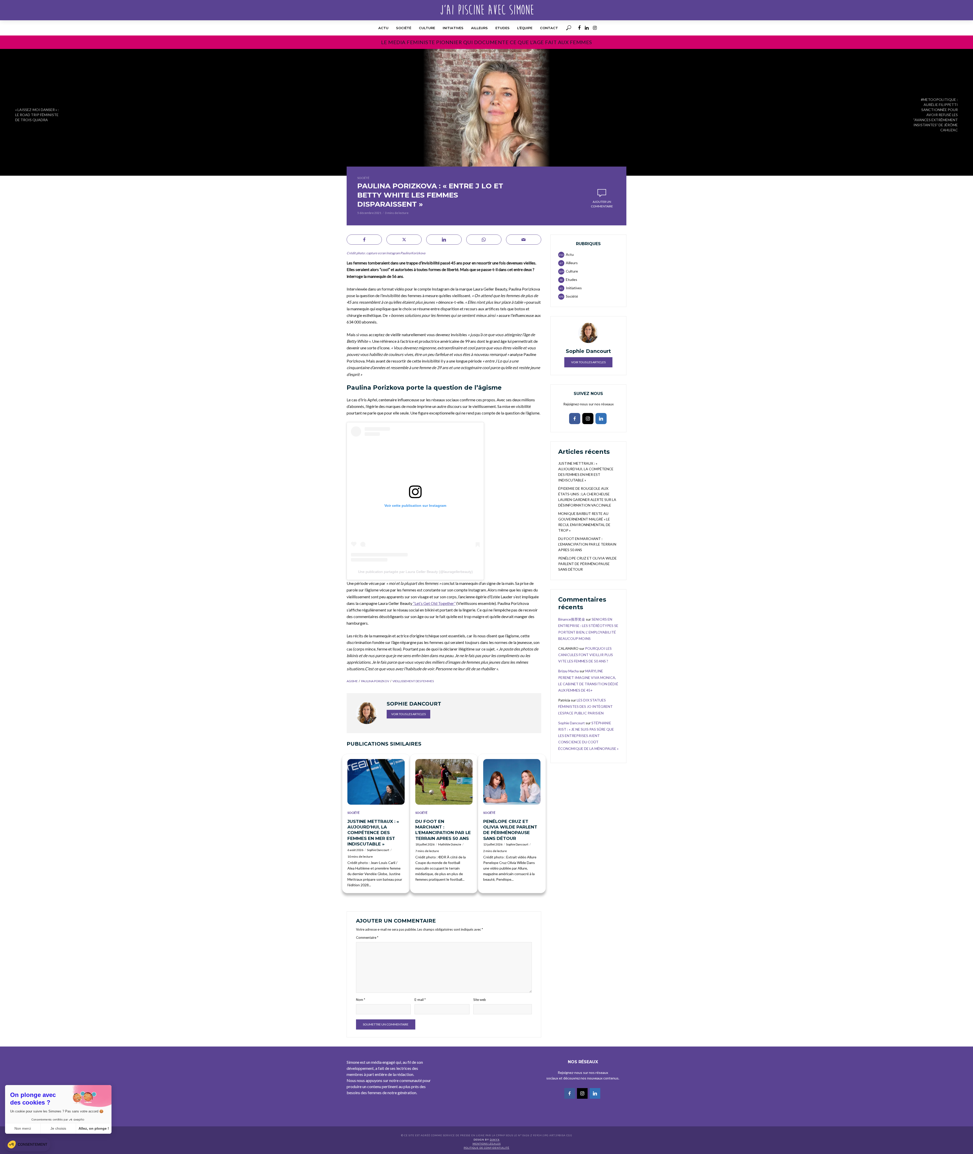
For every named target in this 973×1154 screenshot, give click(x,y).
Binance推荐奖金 (571, 619)
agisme (352, 681)
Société (403, 28)
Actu (383, 28)
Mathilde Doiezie (449, 844)
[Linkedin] (601, 418)
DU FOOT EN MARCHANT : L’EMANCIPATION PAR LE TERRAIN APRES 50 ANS (443, 830)
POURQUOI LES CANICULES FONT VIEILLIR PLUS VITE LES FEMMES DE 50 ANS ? (585, 654)
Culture (427, 28)
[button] (27, 1144)
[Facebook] (574, 418)
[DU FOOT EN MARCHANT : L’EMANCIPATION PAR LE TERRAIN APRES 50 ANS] (444, 782)
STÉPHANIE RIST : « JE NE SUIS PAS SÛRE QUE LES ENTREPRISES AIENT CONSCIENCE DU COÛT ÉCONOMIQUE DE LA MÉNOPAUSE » (588, 736)
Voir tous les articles (408, 714)
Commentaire (367, 937)
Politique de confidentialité (486, 1147)
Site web (479, 1000)
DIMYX (494, 1139)
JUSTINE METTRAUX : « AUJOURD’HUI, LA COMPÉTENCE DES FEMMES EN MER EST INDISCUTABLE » (373, 832)
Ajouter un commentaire (602, 204)
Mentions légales (487, 1143)
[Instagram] (587, 418)
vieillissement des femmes (413, 681)
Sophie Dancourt (378, 850)
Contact (549, 28)
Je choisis (58, 1128)
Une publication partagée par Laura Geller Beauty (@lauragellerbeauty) (415, 572)
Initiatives (453, 28)
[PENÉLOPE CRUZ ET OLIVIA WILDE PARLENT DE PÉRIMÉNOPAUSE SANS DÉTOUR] (511, 782)
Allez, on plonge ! (94, 1128)
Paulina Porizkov (375, 681)
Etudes (502, 28)
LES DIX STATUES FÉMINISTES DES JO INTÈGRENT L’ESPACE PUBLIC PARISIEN (585, 706)
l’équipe (524, 28)
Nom (360, 1000)
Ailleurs (479, 28)
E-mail (420, 1000)
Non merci (22, 1128)
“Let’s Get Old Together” (434, 603)
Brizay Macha (568, 671)
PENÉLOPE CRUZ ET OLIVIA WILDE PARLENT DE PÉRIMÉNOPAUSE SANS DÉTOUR (510, 830)
